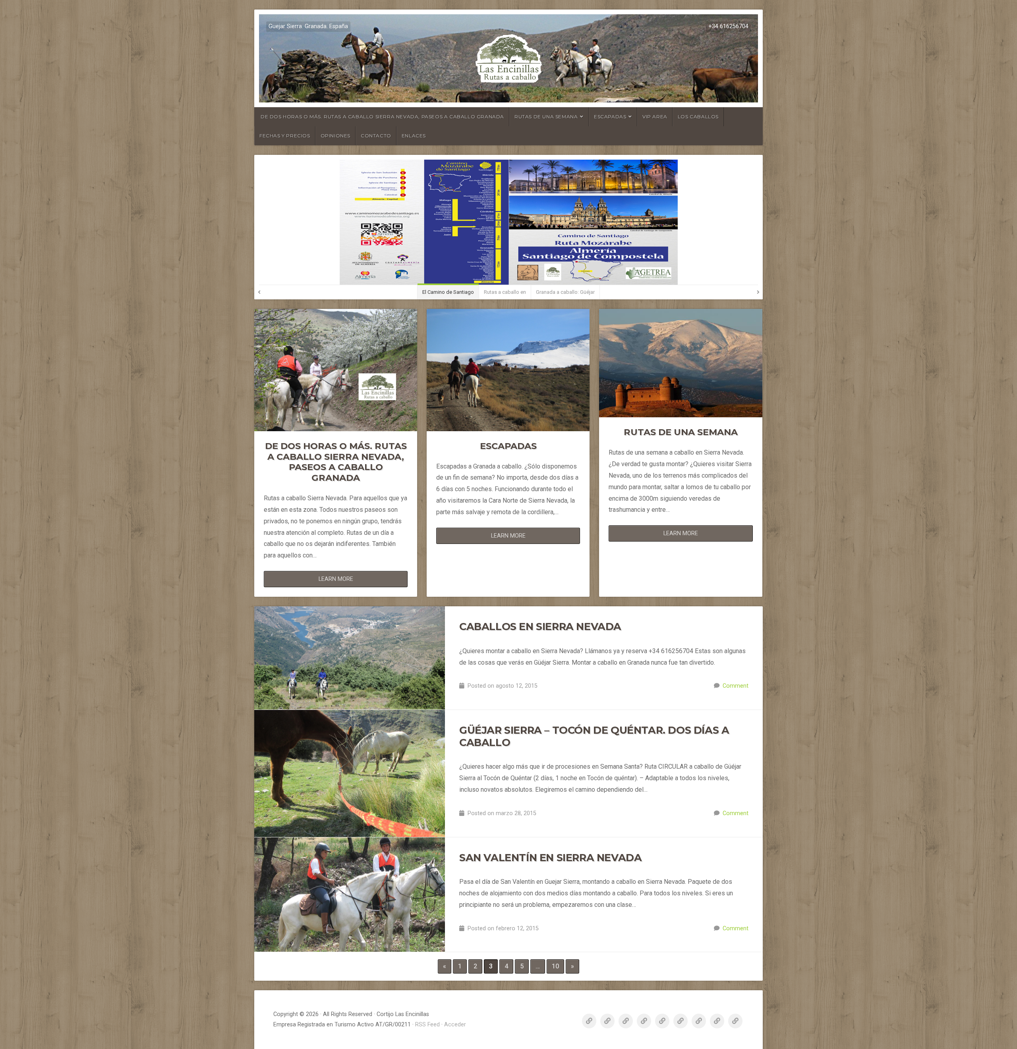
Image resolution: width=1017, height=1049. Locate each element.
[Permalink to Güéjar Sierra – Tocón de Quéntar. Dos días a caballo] (349, 773)
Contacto (376, 136)
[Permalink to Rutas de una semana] (680, 363)
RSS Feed (427, 1024)
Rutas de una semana (546, 117)
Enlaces (414, 136)
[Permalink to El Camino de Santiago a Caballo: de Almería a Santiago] (508, 222)
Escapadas (610, 117)
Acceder (455, 1024)
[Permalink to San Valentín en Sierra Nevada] (349, 894)
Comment (735, 686)
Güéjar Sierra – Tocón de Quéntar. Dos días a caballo (594, 736)
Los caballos (698, 117)
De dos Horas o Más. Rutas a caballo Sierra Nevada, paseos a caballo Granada (382, 117)
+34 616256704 (728, 26)
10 (555, 966)
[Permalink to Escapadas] (508, 370)
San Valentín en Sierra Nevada (550, 857)
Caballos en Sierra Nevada (540, 626)
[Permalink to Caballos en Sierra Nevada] (349, 658)
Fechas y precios (284, 136)
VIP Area (654, 117)
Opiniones (335, 136)
